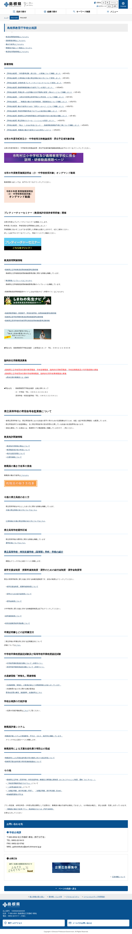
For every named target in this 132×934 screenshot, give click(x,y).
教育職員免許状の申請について (18, 449)
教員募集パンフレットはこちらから (19, 280)
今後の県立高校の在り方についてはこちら (21, 510)
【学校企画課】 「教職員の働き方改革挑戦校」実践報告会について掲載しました (37, 101)
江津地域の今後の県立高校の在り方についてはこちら (25, 521)
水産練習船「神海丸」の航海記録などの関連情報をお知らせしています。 (34, 685)
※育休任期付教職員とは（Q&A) (17, 377)
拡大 (109, 6)
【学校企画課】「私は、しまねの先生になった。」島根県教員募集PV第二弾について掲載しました (43, 125)
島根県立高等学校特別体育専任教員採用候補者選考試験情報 (27, 320)
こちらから (25, 475)
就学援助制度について (13, 616)
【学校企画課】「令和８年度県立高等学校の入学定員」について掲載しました (35, 97)
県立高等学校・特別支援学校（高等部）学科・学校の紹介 (33, 551)
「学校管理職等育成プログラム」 (19, 783)
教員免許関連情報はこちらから (17, 51)
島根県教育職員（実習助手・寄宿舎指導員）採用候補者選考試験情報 (30, 313)
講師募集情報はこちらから (16, 40)
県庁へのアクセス (15, 923)
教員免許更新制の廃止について (18, 446)
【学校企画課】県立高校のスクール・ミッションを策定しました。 (31, 120)
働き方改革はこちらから (15, 44)
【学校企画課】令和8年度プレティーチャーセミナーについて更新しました (34, 83)
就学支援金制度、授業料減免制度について (22, 586)
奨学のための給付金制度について (19, 594)
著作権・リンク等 (55, 896)
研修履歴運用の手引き (15, 794)
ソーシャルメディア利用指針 (94, 896)
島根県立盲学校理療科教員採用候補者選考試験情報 (24, 317)
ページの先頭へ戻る (67, 888)
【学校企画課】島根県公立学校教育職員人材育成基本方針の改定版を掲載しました (37, 116)
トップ (6, 18)
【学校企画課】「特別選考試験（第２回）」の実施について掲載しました (33, 73)
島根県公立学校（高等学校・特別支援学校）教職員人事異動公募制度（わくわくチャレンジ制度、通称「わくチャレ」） (51, 779)
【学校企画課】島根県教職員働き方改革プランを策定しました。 (30, 87)
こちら (18, 645)
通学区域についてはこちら (16, 543)
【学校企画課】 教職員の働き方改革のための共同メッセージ (29, 130)
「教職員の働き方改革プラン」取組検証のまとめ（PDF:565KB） (30, 809)
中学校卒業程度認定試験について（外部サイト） (25, 663)
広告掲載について (118, 876)
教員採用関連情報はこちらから (17, 37)
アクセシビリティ (72, 896)
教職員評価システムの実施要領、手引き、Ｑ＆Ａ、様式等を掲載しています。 (34, 736)
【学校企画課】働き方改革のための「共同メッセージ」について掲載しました (35, 106)
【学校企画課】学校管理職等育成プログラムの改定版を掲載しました (32, 111)
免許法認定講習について (16, 453)
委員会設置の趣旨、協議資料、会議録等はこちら (24, 692)
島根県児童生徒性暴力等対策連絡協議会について (23, 761)
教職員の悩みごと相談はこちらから (19, 48)
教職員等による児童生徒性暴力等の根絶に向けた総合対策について (30, 758)
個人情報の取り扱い (37, 896)
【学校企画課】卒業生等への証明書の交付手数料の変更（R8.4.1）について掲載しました (39, 92)
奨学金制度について (14, 601)
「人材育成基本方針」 (15, 787)
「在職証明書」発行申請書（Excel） (48, 790)
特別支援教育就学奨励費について (17, 623)
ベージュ (113, 2)
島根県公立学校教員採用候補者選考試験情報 (21, 269)
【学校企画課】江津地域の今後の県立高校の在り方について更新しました (33, 78)
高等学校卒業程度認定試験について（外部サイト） (26, 667)
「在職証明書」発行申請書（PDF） (20, 790)
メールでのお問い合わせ (82, 923)
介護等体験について (14, 457)
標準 (115, 6)
